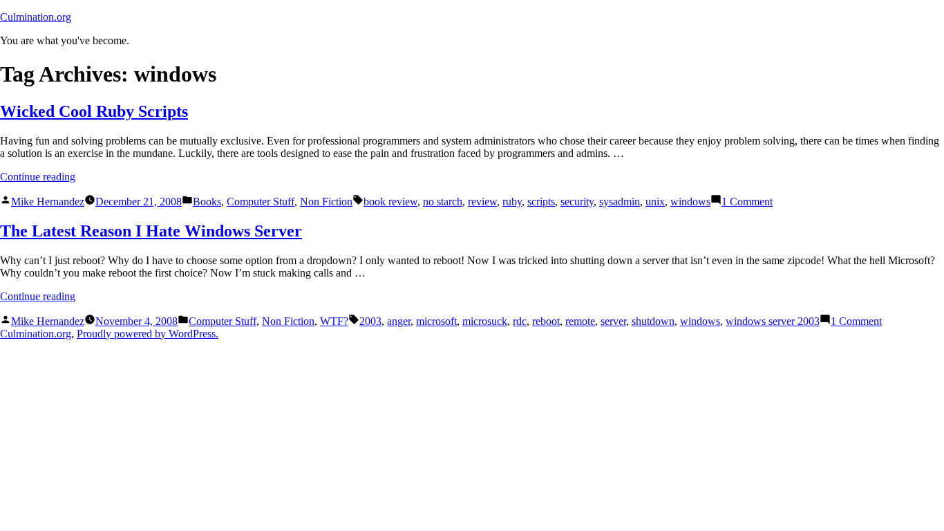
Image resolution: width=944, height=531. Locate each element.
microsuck (484, 321)
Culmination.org (35, 17)
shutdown (653, 321)
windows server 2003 (773, 321)
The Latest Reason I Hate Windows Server (151, 231)
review (482, 201)
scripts (541, 201)
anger (398, 321)
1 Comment (747, 201)
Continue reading (37, 177)
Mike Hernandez (47, 201)
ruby (512, 201)
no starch (442, 201)
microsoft (436, 321)
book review (390, 201)
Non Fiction (326, 201)
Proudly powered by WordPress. (147, 333)
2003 (370, 321)
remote (580, 321)
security (577, 201)
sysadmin (619, 201)
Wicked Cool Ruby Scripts (94, 111)
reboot (546, 321)
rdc (520, 321)
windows (690, 201)
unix (655, 201)
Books (207, 201)
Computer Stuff (260, 201)
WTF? (334, 321)
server (613, 321)
